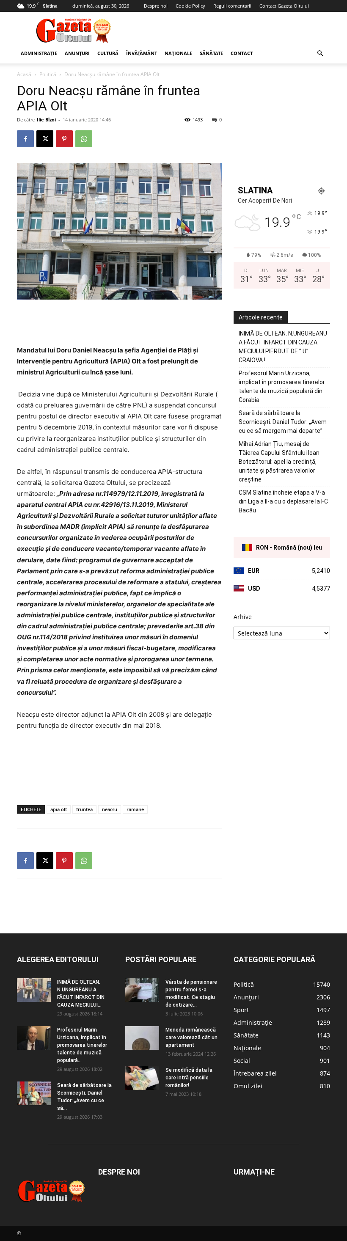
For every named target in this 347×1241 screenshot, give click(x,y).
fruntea (84, 809)
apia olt (58, 809)
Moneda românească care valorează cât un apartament (191, 1037)
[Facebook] (25, 138)
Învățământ (141, 53)
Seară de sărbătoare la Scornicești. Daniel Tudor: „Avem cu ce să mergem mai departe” (283, 422)
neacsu (109, 809)
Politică (47, 74)
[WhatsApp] (83, 138)
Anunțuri (77, 53)
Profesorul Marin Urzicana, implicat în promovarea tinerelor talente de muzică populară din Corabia (282, 386)
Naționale (178, 53)
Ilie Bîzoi (46, 119)
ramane (135, 809)
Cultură (107, 53)
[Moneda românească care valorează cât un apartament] (142, 1038)
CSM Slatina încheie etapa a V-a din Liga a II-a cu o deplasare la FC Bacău (283, 501)
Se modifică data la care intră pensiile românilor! (188, 1077)
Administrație (39, 53)
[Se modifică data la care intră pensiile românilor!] (142, 1078)
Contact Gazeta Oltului (284, 6)
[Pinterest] (64, 138)
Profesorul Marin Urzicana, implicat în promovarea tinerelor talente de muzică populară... (82, 1045)
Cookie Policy (190, 6)
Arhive (243, 617)
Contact (242, 53)
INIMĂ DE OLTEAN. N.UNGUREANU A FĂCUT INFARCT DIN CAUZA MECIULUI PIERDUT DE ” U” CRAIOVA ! (283, 346)
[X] (44, 138)
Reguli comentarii (232, 6)
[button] (320, 54)
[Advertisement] (231, 30)
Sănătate (211, 53)
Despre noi (156, 6)
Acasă (24, 74)
